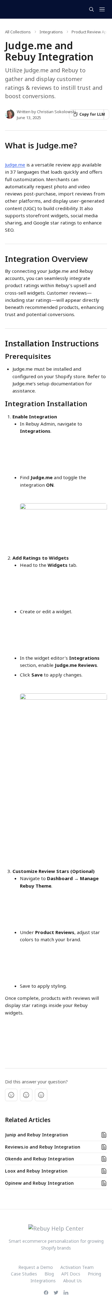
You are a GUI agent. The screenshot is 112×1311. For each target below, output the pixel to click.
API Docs (70, 1274)
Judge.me (15, 164)
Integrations (51, 32)
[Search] (91, 9)
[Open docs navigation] (102, 9)
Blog (49, 1274)
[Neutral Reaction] (26, 1095)
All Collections (18, 32)
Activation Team (77, 1267)
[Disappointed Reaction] (11, 1095)
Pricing (94, 1274)
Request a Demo (35, 1267)
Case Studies (24, 1274)
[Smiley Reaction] (41, 1095)
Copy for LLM (91, 114)
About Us (72, 1281)
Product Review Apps (91, 32)
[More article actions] (106, 114)
